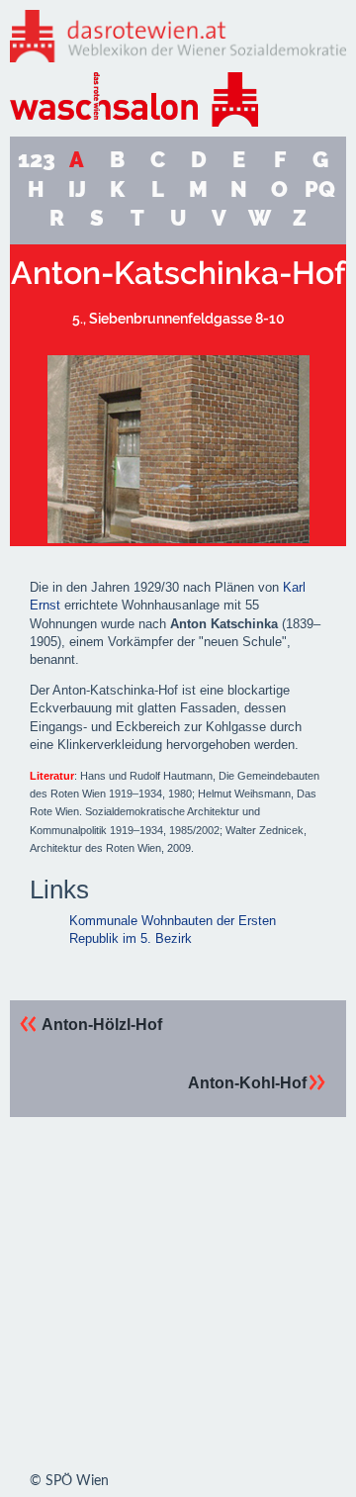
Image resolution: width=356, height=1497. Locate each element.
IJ (77, 189)
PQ (320, 189)
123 (36, 159)
